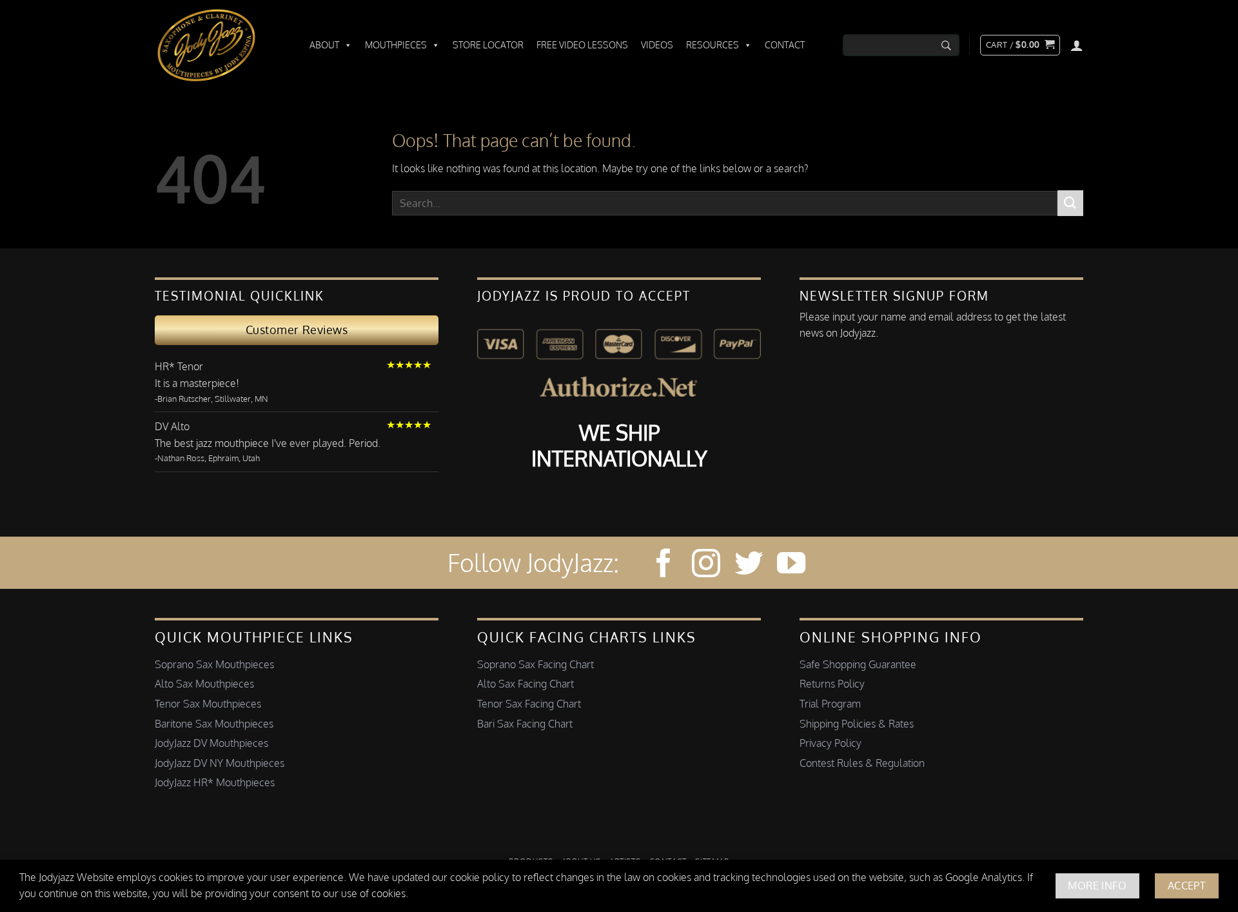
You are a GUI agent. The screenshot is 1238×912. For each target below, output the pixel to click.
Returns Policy (832, 683)
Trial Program (830, 703)
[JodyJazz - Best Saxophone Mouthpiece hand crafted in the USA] (219, 45)
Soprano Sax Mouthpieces (214, 664)
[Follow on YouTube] (791, 565)
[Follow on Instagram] (706, 565)
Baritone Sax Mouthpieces (214, 723)
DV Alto (172, 426)
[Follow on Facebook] (663, 565)
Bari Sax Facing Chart (525, 723)
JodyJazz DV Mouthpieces (211, 743)
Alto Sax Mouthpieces (204, 683)
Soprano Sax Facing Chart (535, 664)
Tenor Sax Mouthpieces (208, 703)
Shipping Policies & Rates (857, 723)
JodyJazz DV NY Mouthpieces (219, 763)
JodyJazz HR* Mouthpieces (215, 782)
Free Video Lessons (582, 44)
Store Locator (488, 44)
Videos (657, 44)
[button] (1020, 45)
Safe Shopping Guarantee (858, 664)
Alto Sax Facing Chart (525, 683)
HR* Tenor (179, 366)
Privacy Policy (830, 743)
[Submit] (1070, 202)
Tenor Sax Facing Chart (529, 703)
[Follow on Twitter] (748, 565)
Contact (785, 44)
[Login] (1076, 45)
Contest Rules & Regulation (862, 763)
